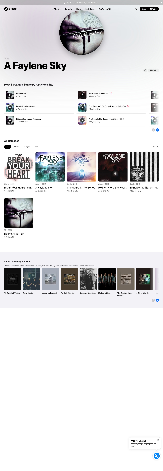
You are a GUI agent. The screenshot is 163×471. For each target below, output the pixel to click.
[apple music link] (153, 70)
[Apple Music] (8, 195)
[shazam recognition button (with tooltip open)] (156, 455)
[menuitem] (56, 9)
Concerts (68, 9)
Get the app (56, 9)
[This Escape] (155, 120)
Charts (78, 9)
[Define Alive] (39, 95)
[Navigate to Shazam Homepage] (10, 9)
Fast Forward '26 (105, 9)
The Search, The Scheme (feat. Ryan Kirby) (106, 119)
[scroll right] (157, 130)
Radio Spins (89, 9)
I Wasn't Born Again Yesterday (28, 119)
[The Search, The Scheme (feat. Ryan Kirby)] (111, 120)
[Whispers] (155, 107)
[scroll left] (153, 130)
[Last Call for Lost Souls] (39, 107)
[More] (69, 94)
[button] (161, 2)
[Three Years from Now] (155, 95)
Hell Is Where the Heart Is (99, 93)
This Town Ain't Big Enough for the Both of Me (108, 106)
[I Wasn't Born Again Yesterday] (39, 120)
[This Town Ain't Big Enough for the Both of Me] (111, 107)
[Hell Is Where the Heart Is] (111, 95)
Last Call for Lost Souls (25, 106)
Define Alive (21, 93)
